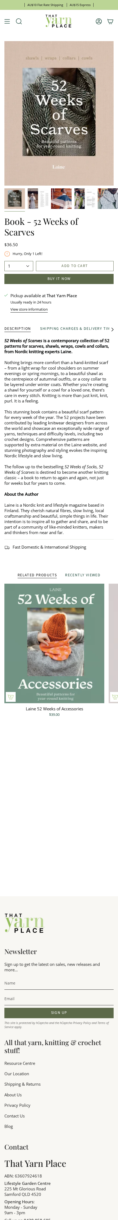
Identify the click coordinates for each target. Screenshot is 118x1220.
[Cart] (110, 21)
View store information (29, 309)
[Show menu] (7, 21)
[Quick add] (11, 697)
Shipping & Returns (22, 1084)
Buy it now (59, 279)
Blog (8, 1126)
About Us (13, 1094)
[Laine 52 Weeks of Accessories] (54, 643)
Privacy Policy (82, 1023)
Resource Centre (19, 1063)
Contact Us (14, 1116)
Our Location (16, 1073)
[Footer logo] (25, 923)
